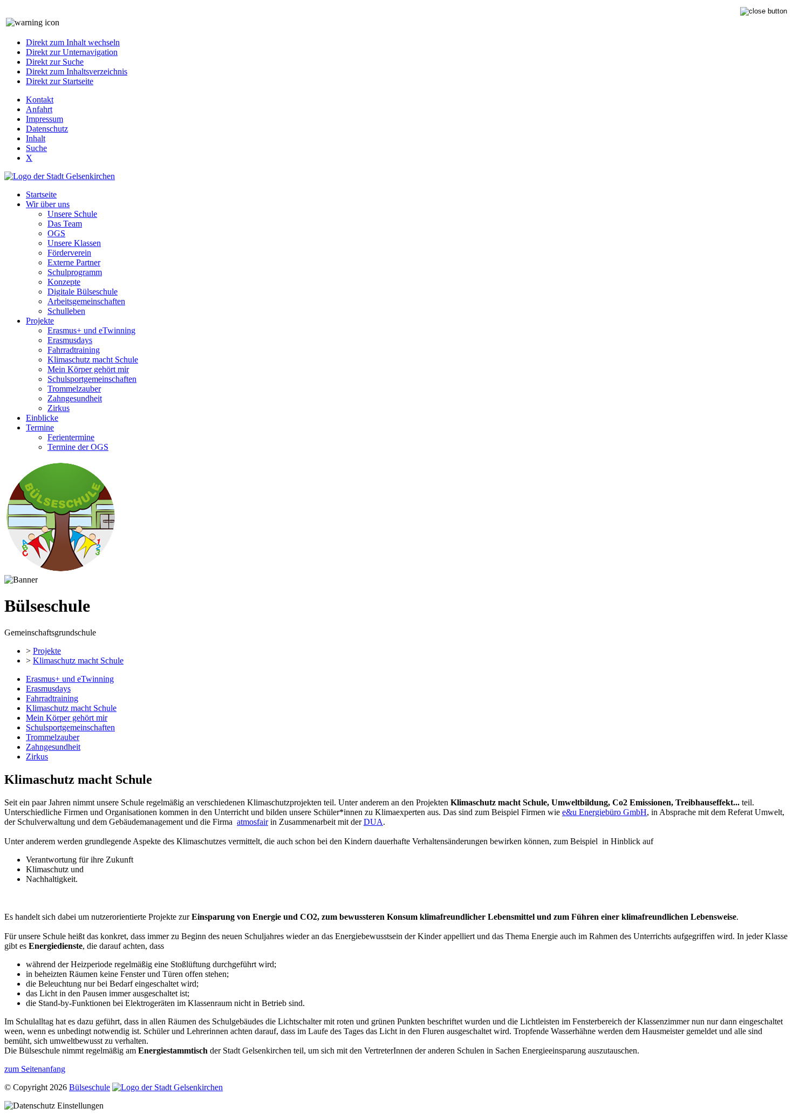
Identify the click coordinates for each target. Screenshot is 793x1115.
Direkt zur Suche (55, 61)
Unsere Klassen (74, 243)
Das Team (64, 223)
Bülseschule (89, 1087)
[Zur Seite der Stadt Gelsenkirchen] (59, 176)
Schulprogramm (74, 272)
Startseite (41, 194)
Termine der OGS (77, 447)
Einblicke (42, 417)
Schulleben (66, 311)
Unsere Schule (72, 213)
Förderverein (69, 252)
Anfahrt (39, 109)
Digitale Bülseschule (82, 291)
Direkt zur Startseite (59, 81)
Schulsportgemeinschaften (91, 379)
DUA (373, 821)
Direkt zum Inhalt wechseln (73, 42)
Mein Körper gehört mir (88, 369)
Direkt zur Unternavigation (72, 52)
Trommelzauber (74, 388)
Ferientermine (70, 437)
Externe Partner (73, 262)
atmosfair (252, 821)
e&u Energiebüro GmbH (604, 812)
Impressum (44, 119)
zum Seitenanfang (34, 1068)
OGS (56, 233)
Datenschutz (47, 128)
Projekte (40, 320)
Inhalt (35, 138)
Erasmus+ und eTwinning (91, 330)
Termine (40, 427)
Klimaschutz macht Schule (92, 359)
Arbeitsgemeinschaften (86, 301)
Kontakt (39, 99)
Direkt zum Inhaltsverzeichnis (76, 71)
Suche (36, 148)
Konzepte (63, 281)
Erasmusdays (69, 340)
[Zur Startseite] (60, 569)
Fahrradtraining (73, 349)
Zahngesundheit (74, 398)
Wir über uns (48, 204)
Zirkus (58, 408)
